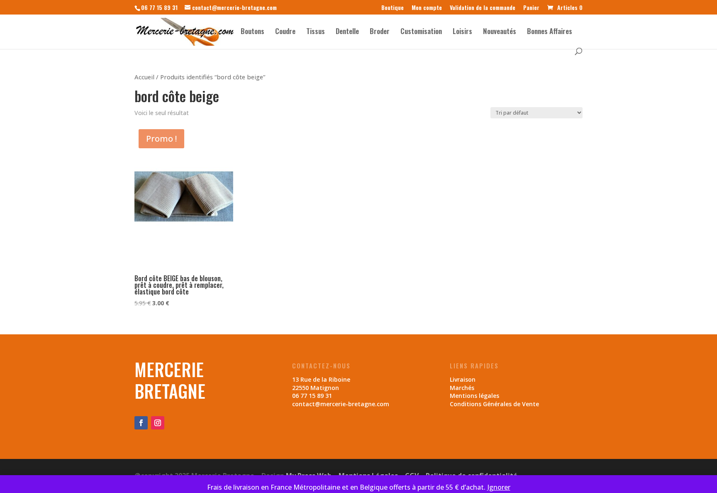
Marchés (462, 388)
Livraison (463, 379)
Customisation (421, 32)
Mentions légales (474, 396)
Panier (531, 8)
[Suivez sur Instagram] (157, 422)
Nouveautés (499, 32)
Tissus (315, 32)
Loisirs (462, 32)
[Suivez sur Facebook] (141, 422)
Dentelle (347, 32)
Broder (380, 32)
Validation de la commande (482, 8)
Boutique (392, 8)
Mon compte (427, 8)
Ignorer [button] (498, 487)
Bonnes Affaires (549, 32)
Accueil (144, 77)
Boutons (252, 32)
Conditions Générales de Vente (494, 404)
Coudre (285, 32)
